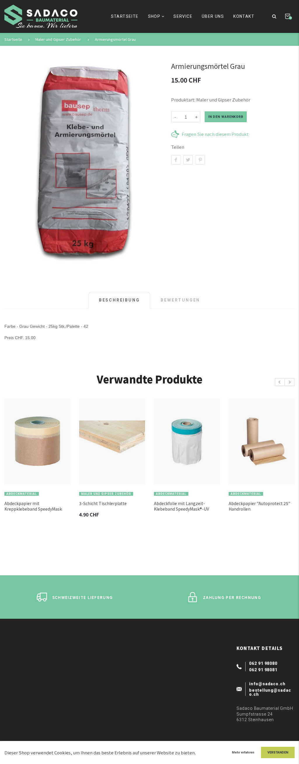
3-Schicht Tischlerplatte (31, 503)
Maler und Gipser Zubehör (58, 39)
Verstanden (277, 752)
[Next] (289, 382)
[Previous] (280, 382)
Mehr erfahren (243, 752)
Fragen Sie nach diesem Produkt (215, 134)
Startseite (13, 39)
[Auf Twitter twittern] (188, 159)
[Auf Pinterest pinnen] (200, 159)
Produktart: (183, 100)
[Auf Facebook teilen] (175, 159)
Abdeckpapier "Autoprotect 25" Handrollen (187, 506)
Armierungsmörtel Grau (115, 39)
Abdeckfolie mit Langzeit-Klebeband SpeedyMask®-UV (109, 506)
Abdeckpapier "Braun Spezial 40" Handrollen (264, 506)
